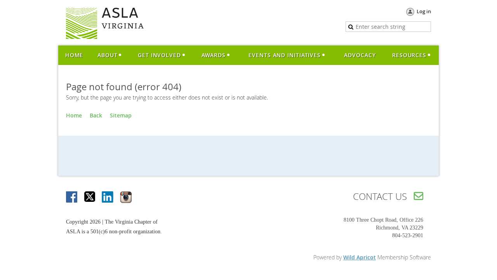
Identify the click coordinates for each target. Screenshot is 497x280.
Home (74, 115)
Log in (424, 11)
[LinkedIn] (108, 197)
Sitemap (121, 115)
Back (96, 115)
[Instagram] (126, 197)
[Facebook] (72, 197)
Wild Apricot (359, 257)
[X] (90, 197)
